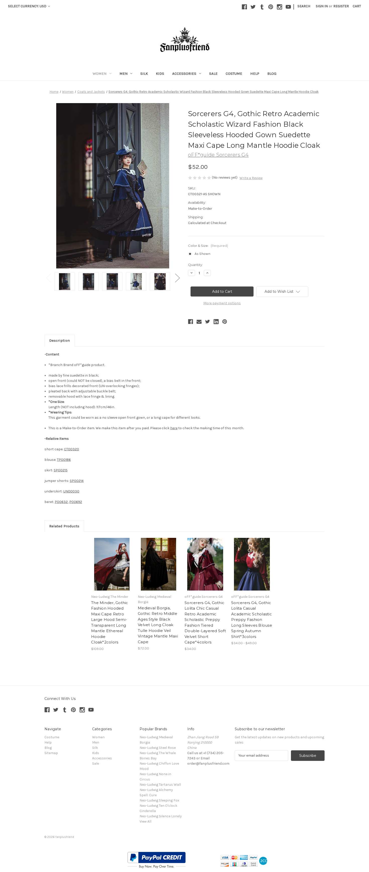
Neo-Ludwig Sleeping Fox (159, 800)
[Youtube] (288, 7)
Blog (271, 73)
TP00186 (64, 460)
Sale (213, 73)
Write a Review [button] (251, 178)
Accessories (184, 73)
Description (59, 340)
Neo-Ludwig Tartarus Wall (160, 784)
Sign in (322, 6)
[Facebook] (244, 7)
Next (177, 277)
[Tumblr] (262, 7)
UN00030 (71, 491)
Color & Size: (208, 246)
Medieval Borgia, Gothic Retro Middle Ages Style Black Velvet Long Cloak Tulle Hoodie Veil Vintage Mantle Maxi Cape (158, 625)
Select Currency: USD (27, 6)
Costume (234, 73)
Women (100, 73)
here (173, 428)
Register (341, 6)
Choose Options (112, 564)
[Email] (199, 321)
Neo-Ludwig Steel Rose (158, 748)
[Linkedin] (216, 321)
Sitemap (51, 753)
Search (303, 6)
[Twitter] (253, 7)
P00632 (61, 502)
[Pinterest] (270, 7)
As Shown (202, 254)
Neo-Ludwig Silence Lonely (161, 816)
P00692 (75, 502)
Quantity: (195, 265)
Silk (144, 73)
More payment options (222, 303)
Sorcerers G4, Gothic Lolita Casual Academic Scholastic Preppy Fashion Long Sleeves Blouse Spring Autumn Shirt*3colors (251, 619)
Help (254, 73)
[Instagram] (279, 7)
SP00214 (77, 481)
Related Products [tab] (64, 526)
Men (123, 73)
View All (145, 821)
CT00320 (71, 449)
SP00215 (61, 470)
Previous (48, 277)
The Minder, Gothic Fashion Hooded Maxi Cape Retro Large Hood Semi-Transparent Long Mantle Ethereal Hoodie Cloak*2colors (109, 622)
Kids (160, 73)
